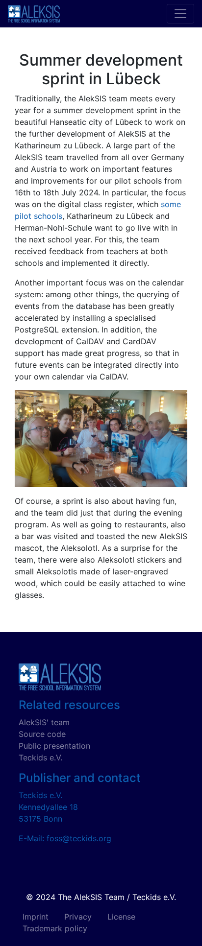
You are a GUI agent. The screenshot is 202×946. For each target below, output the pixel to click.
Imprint (36, 917)
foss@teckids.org (79, 838)
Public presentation (54, 746)
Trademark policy (55, 928)
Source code (42, 734)
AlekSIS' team (44, 722)
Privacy (78, 917)
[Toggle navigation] (180, 14)
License (121, 917)
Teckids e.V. (40, 757)
